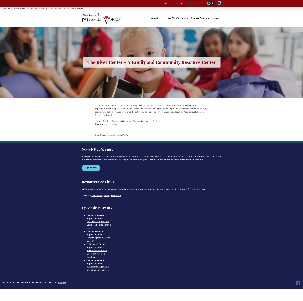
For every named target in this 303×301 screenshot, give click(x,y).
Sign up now (91, 168)
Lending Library (178, 189)
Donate (216, 19)
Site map (62, 283)
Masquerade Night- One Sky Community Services (98, 268)
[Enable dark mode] (213, 3)
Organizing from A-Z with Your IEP (98, 239)
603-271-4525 (179, 3)
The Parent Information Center (178, 156)
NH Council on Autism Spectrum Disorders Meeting (97, 254)
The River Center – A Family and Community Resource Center (131, 121)
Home (4, 8)
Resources (12, 8)
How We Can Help (178, 18)
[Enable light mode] (209, 3)
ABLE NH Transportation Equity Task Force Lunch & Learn (99, 225)
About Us (158, 18)
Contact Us (166, 3)
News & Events (201, 18)
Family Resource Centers (26, 8)
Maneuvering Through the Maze (106, 196)
